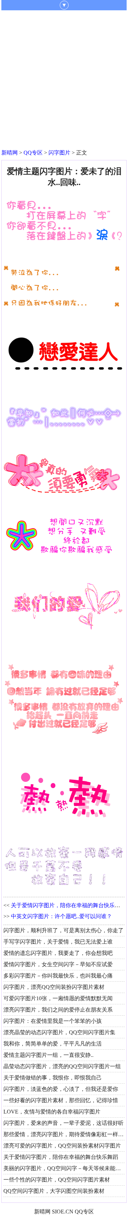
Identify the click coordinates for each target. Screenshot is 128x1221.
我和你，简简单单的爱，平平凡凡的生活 (52, 1044)
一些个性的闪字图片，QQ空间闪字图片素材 (56, 1180)
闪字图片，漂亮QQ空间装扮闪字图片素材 (53, 987)
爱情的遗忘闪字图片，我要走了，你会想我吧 (58, 953)
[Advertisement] (64, 78)
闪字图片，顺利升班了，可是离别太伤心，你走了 (63, 930)
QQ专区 (33, 153)
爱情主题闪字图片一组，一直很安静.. (48, 1055)
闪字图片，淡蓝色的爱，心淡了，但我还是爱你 (60, 1089)
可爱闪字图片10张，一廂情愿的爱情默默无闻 (58, 998)
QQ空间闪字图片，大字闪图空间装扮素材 (53, 1191)
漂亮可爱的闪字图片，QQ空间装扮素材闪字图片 (62, 1146)
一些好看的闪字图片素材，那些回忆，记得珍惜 (60, 1100)
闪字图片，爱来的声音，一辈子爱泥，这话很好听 (63, 1123)
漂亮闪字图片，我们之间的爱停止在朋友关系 (58, 1010)
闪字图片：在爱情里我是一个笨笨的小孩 (52, 1021)
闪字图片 (59, 153)
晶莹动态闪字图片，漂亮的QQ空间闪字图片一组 (62, 1066)
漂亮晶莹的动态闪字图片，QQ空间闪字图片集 (59, 1032)
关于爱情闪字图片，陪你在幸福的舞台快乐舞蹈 (68, 905)
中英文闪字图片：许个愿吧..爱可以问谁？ (61, 916)
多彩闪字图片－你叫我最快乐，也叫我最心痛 (58, 976)
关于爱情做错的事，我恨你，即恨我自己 (52, 1078)
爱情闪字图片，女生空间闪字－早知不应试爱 (58, 964)
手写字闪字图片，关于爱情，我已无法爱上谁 (58, 942)
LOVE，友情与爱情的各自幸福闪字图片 (51, 1112)
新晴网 (9, 153)
